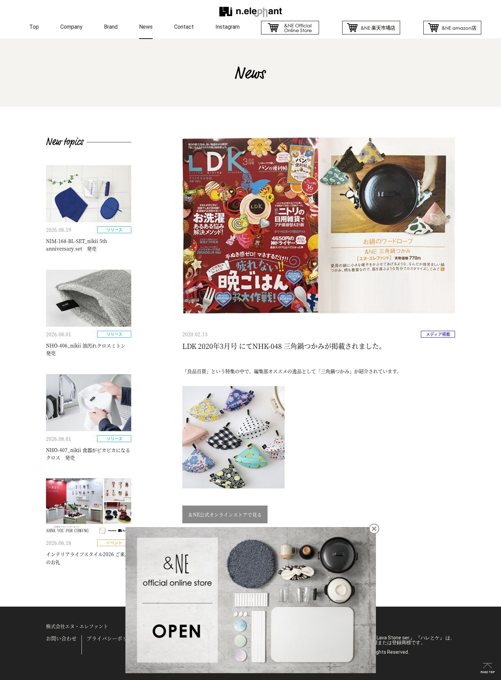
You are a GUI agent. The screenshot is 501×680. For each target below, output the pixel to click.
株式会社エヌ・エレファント (77, 626)
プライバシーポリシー (112, 638)
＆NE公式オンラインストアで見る (225, 514)
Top (34, 27)
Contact (184, 27)
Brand (111, 27)
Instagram (227, 27)
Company (71, 27)
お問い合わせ (61, 638)
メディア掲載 (438, 334)
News (146, 27)
